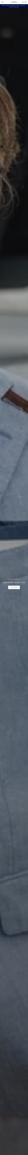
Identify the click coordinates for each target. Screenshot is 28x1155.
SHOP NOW (13, 587)
